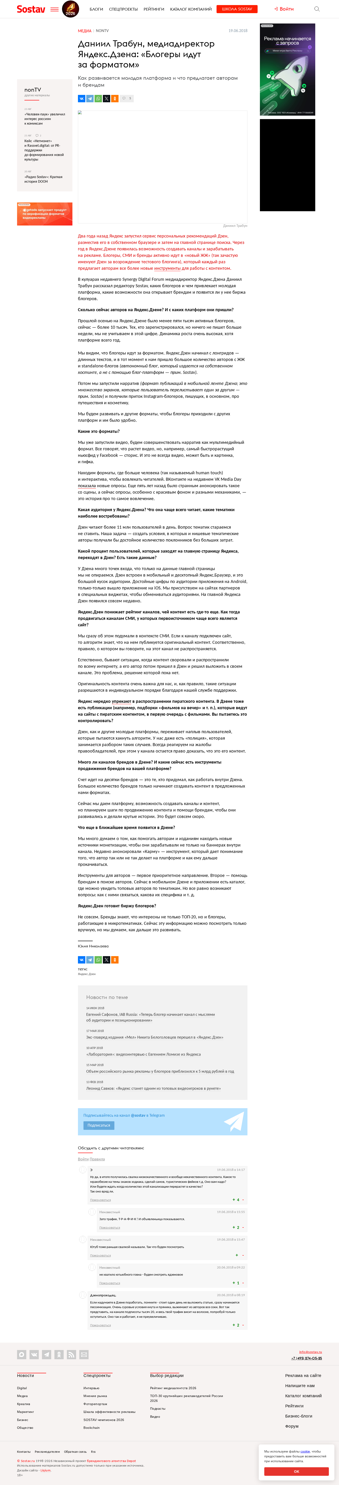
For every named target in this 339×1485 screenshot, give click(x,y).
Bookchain (91, 1427)
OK (296, 1471)
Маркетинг (25, 1412)
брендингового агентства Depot (111, 1461)
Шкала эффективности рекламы (109, 1412)
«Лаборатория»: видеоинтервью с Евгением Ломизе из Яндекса (143, 1054)
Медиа (22, 1396)
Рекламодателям (47, 1452)
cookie (305, 1451)
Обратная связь (75, 1452)
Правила (97, 1159)
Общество (25, 1427)
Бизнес (22, 1420)
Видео (155, 1416)
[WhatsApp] (98, 98)
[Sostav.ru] (32, 9)
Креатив (23, 1404)
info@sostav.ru (310, 1352)
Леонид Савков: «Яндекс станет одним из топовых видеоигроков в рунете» (153, 1089)
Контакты (24, 1452)
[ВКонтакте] (81, 98)
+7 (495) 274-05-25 (306, 1358)
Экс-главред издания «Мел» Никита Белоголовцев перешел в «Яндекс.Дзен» (154, 1037)
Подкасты (158, 1408)
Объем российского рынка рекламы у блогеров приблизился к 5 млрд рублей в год (160, 1071)
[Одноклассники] (115, 98)
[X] (106, 98)
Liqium (46, 1470)
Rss (93, 1452)
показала (87, 486)
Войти (83, 1159)
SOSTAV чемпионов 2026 (103, 1420)
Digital (22, 1388)
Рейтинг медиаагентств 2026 (173, 1388)
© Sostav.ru (26, 1461)
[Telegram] (90, 98)
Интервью (91, 1388)
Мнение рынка (95, 1396)
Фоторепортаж (95, 1404)
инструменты (167, 268)
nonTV (32, 90)
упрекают (121, 701)
